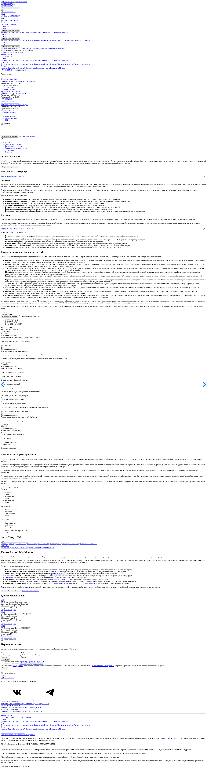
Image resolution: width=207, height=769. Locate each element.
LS (175, 738)
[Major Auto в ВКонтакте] (17, 700)
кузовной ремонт (89, 583)
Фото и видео (10, 150)
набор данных (18, 666)
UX (165, 738)
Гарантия (64, 60)
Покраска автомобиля (65, 64)
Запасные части (28, 64)
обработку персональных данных (32, 662)
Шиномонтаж (39, 64)
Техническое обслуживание (11, 64)
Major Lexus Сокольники (10, 103)
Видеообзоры (13, 68)
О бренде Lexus (30, 68)
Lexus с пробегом (25, 60)
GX (2, 56)
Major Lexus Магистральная (11, 91)
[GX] (3, 600)
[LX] (3, 612)
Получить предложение (9, 136)
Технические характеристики (16, 148)
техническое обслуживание (62, 583)
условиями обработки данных (103, 666)
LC (178, 738)
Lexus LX (12, 717)
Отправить (5, 659)
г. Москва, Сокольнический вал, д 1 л (14, 105)
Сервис (3, 36)
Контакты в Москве (57, 68)
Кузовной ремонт (50, 64)
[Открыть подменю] (14, 4)
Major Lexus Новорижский (10, 79)
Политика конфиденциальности (12, 733)
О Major (21, 68)
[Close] (2, 78)
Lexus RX (20, 717)
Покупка (4, 28)
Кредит (35, 60)
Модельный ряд (7, 6)
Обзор (7, 142)
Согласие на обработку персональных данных (18, 735)
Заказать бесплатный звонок (11, 591)
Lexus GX (5, 717)
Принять (4, 668)
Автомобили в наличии (10, 60)
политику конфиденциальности (31, 664)
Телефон (24, 657)
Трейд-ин (41, 60)
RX (8, 56)
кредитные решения (57, 574)
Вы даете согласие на (23, 662)
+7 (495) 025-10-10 (7, 87)
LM (11, 56)
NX (169, 738)
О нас (3, 44)
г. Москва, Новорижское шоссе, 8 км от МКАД (18, 81)
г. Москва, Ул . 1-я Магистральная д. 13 (15, 93)
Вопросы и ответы (43, 68)
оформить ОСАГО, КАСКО (58, 579)
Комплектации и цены (26, 136)
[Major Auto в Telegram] (50, 700)
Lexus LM (27, 717)
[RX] (3, 626)
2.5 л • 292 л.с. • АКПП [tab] (9, 487)
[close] (2, 672)
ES (172, 738)
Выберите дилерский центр (11, 655)
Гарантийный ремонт (82, 64)
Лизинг (48, 60)
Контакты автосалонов (30, 591)
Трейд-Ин (9, 577)
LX (5, 56)
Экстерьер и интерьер (13, 144)
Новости (4, 68)
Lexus (3, 738)
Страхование (56, 60)
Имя (22, 653)
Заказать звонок (21, 70)
